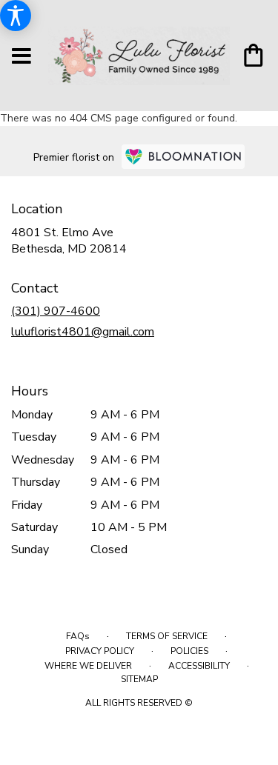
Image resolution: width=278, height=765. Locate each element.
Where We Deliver (88, 666)
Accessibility (199, 666)
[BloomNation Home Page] (183, 156)
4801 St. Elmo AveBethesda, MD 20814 (69, 240)
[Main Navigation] (21, 57)
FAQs (78, 636)
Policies (189, 651)
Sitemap (139, 679)
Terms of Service (167, 636)
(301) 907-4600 (55, 311)
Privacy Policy (99, 651)
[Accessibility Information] (15, 15)
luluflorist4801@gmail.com (82, 332)
